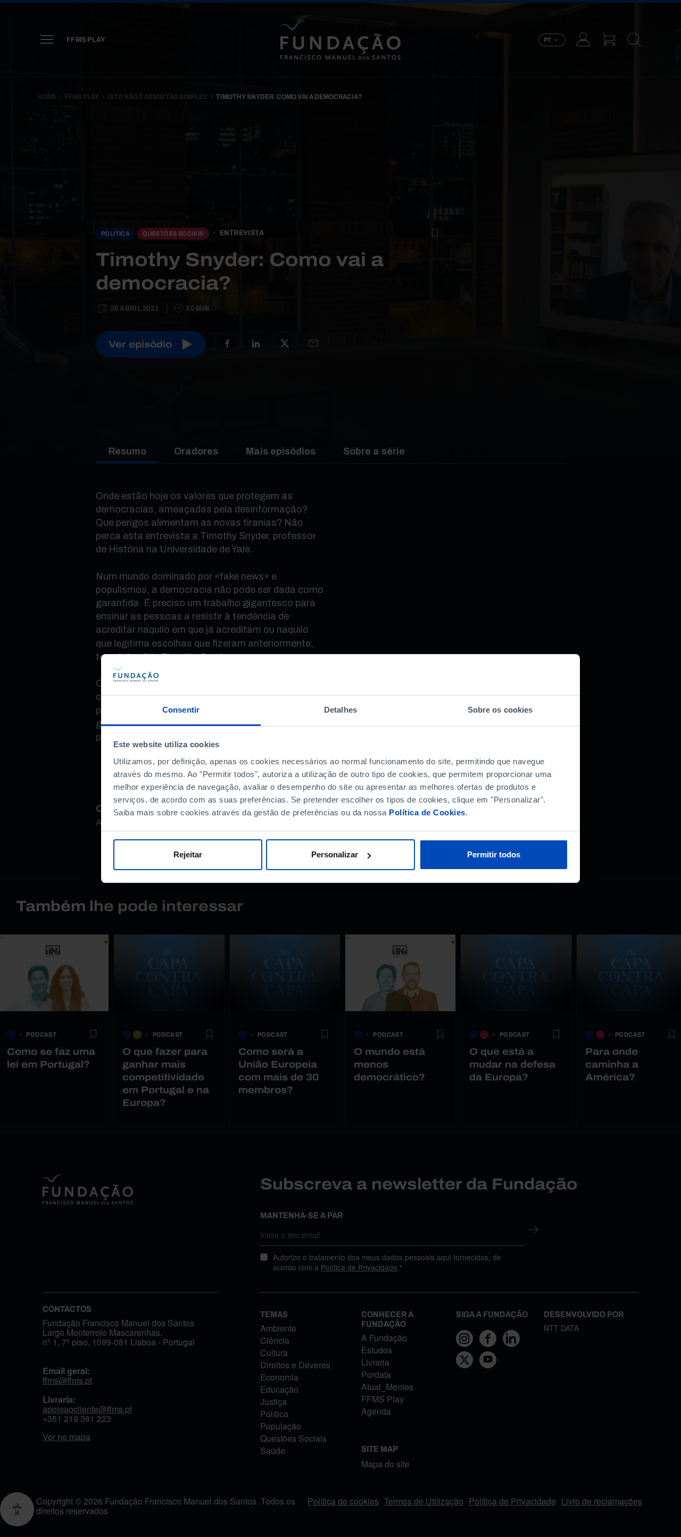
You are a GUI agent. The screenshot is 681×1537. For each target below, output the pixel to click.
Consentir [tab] (181, 709)
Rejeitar (187, 854)
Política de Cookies (427, 812)
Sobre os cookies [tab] (500, 709)
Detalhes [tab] (340, 709)
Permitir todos (493, 854)
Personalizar (334, 854)
